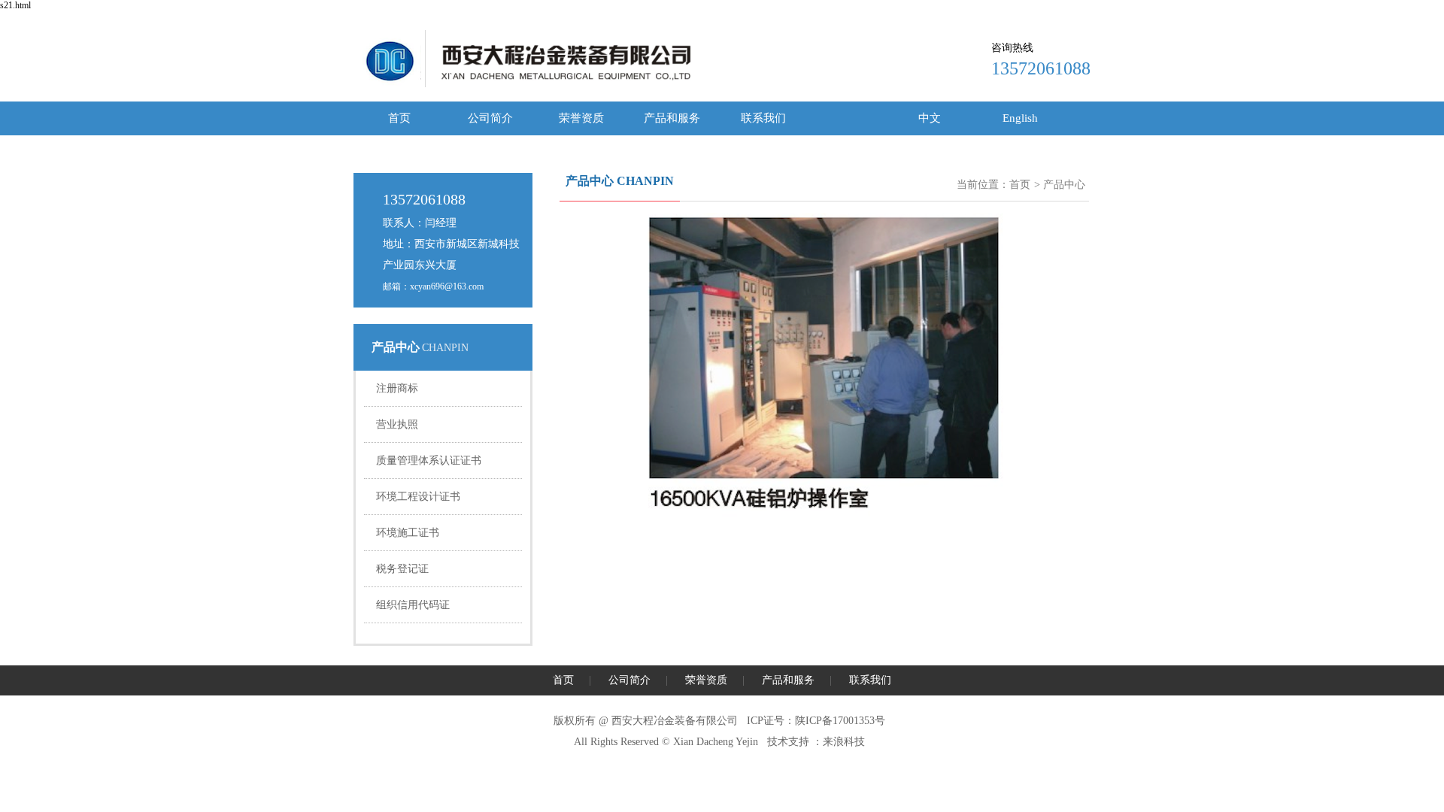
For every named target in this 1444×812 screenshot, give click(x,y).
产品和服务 (672, 118)
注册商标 (397, 388)
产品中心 (1064, 184)
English (1020, 118)
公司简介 (490, 118)
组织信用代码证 (413, 605)
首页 (399, 118)
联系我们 (763, 118)
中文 (929, 118)
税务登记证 (402, 568)
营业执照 (397, 424)
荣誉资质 (581, 118)
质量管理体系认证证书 (428, 460)
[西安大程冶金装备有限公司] (387, 84)
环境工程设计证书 (418, 496)
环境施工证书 (407, 532)
